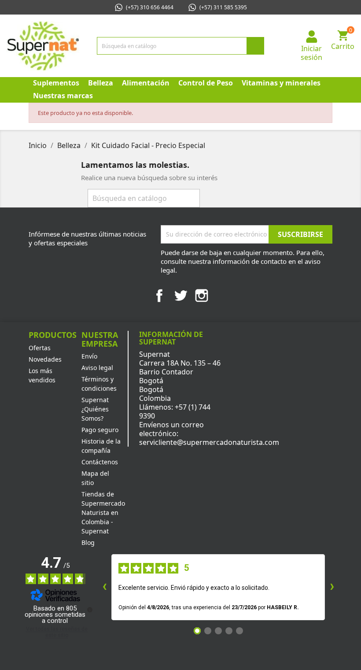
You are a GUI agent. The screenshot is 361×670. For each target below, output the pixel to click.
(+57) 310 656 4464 (149, 7)
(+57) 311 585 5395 (223, 7)
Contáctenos (99, 462)
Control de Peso (205, 83)
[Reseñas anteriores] (104, 587)
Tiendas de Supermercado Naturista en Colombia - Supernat (103, 512)
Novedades (45, 359)
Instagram (201, 295)
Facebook (159, 295)
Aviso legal (97, 367)
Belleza (100, 83)
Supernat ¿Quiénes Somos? (95, 409)
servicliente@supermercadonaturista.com (209, 442)
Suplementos (56, 83)
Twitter (180, 295)
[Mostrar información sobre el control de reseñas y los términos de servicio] (89, 609)
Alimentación (145, 83)
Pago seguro (99, 430)
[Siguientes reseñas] (332, 587)
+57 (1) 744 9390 (174, 411)
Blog (88, 542)
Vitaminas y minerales (281, 83)
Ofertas (40, 348)
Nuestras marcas (63, 95)
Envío (89, 356)
